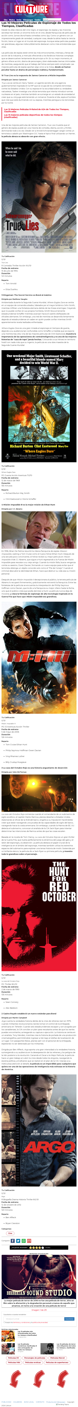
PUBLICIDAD (6, 1402)
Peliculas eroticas (33, 1362)
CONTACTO (40, 1402)
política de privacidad (40, 1322)
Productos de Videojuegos (55, 1402)
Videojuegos (28, 20)
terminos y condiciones (21, 1322)
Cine (5, 20)
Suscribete (69, 1319)
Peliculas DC (13, 1358)
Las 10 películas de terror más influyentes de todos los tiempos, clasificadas (66, 1346)
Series (18, 20)
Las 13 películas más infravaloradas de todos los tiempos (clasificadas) (27, 1333)
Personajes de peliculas (34, 1358)
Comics (38, 20)
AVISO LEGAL (29, 1402)
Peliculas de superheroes (57, 1362)
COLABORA (17, 1402)
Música (12, 20)
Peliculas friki (14, 1362)
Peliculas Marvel (57, 1358)
